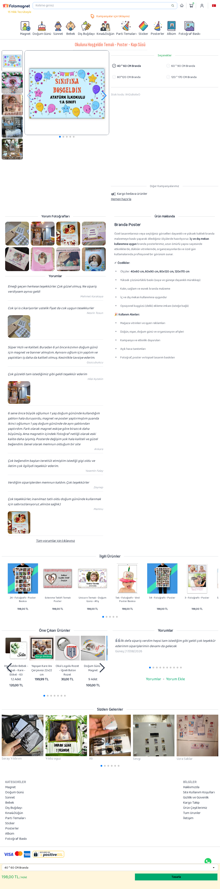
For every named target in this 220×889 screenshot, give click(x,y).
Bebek (9, 802)
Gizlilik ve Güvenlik (196, 797)
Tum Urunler (192, 813)
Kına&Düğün (14, 813)
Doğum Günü (14, 792)
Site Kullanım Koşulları (199, 792)
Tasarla (176, 877)
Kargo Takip (191, 802)
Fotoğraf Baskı (16, 838)
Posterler (12, 828)
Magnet (10, 787)
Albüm (9, 833)
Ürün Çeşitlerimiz (195, 808)
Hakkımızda (191, 787)
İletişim (188, 818)
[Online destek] (208, 861)
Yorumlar (153, 679)
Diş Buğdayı (13, 808)
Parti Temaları (15, 818)
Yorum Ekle (175, 679)
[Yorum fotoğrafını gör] (17, 234)
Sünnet (10, 797)
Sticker (10, 823)
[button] (214, 5)
